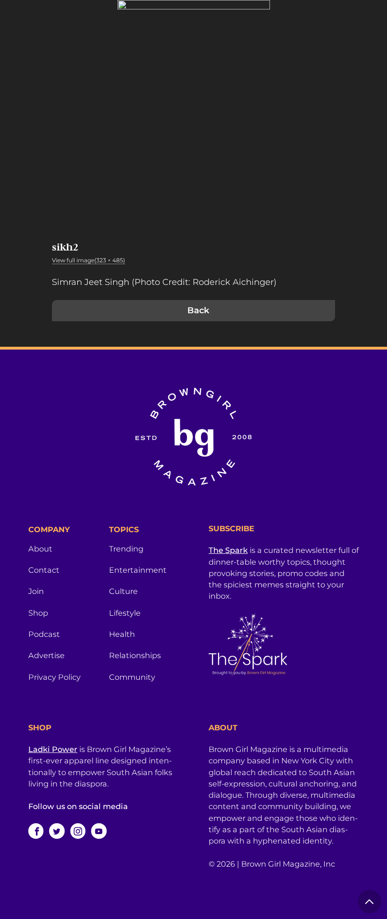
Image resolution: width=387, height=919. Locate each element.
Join (36, 591)
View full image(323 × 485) (88, 260)
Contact (43, 570)
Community (132, 677)
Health (122, 634)
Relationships (135, 655)
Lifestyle (125, 613)
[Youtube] (98, 830)
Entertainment (138, 570)
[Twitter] (56, 830)
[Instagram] (77, 830)
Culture (123, 591)
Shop (38, 613)
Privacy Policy (54, 677)
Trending (126, 548)
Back (198, 310)
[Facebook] (35, 830)
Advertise (46, 655)
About (40, 548)
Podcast (44, 634)
